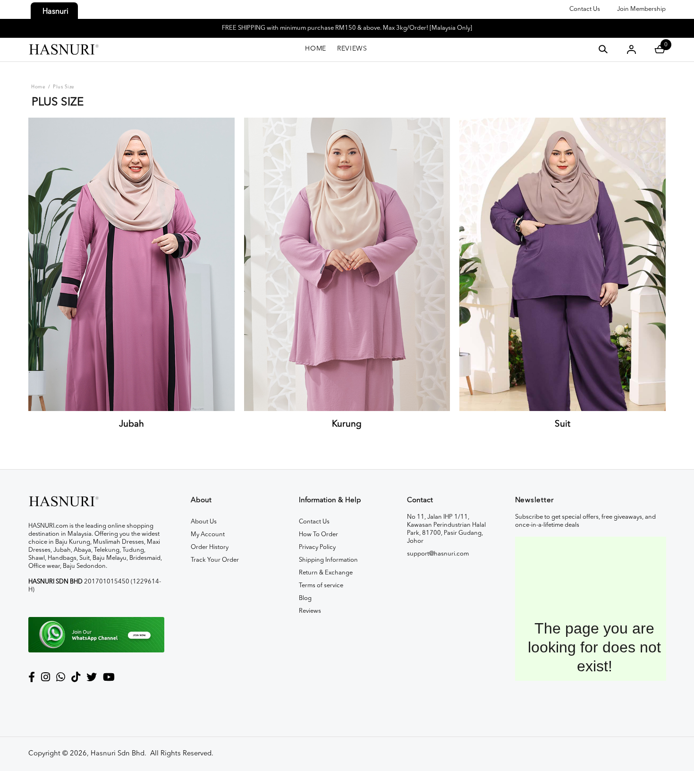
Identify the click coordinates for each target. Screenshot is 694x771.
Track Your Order (215, 560)
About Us (204, 522)
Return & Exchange (326, 573)
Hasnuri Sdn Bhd (117, 753)
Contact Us (584, 9)
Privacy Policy (317, 547)
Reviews (310, 611)
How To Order (318, 534)
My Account (208, 534)
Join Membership (641, 9)
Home (38, 87)
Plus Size (64, 87)
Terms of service (321, 586)
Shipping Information (328, 560)
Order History (210, 547)
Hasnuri (55, 12)
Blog (305, 598)
